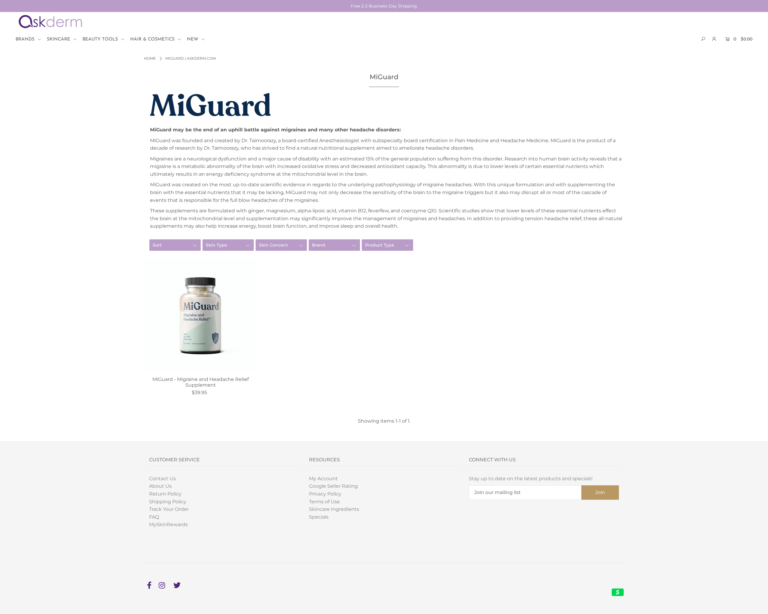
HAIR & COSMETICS (153, 39)
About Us (160, 486)
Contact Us (162, 478)
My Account (323, 478)
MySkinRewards (168, 524)
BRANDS (26, 39)
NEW (193, 39)
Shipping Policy (167, 502)
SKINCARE (59, 39)
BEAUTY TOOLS (100, 39)
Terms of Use (324, 502)
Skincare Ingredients (334, 509)
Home (150, 58)
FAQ (154, 517)
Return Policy (165, 494)
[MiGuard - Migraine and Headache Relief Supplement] (200, 315)
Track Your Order (169, 509)
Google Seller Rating (333, 486)
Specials (318, 517)
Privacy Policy (325, 494)
